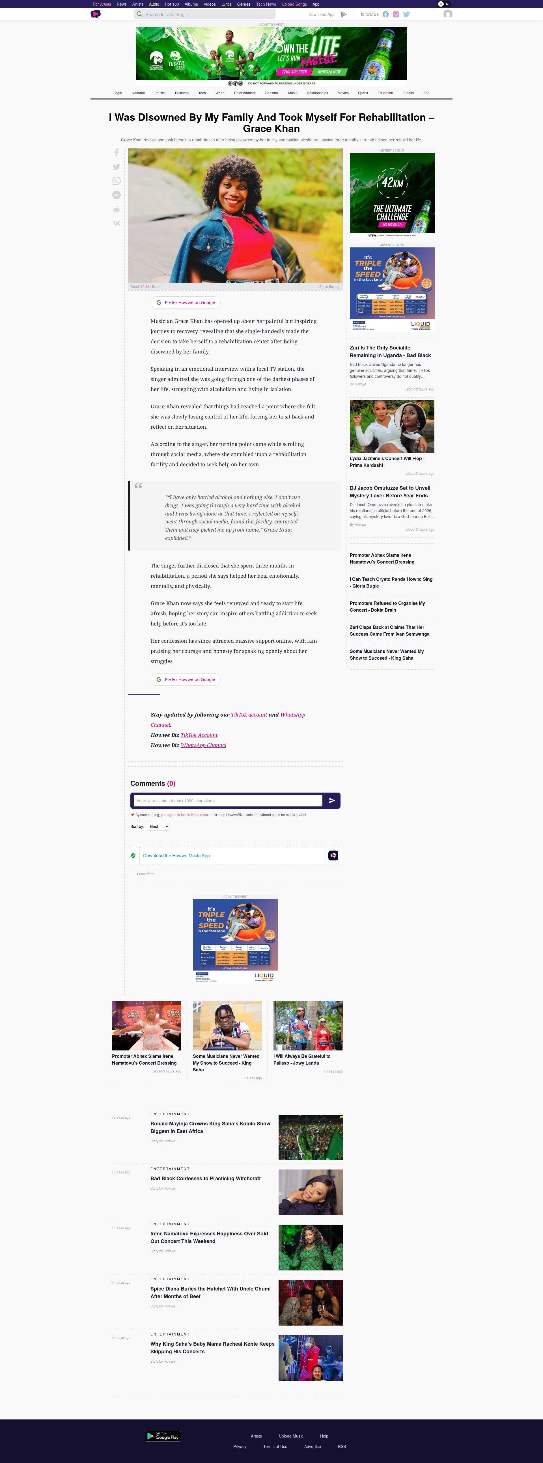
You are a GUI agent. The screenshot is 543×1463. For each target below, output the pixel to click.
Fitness (408, 92)
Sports (363, 92)
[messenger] (116, 195)
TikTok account (249, 714)
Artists (256, 1436)
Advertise (312, 1446)
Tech (202, 92)
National (138, 92)
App (426, 92)
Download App (322, 14)
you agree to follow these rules (184, 814)
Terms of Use (275, 1446)
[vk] (116, 223)
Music (292, 92)
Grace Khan (146, 873)
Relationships (317, 92)
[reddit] (116, 209)
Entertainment (245, 92)
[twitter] (116, 167)
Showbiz (272, 92)
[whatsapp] (116, 181)
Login (117, 92)
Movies (343, 92)
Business (182, 92)
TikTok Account (199, 735)
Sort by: (137, 826)
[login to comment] (235, 801)
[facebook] (117, 152)
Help (324, 1436)
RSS (342, 1446)
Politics (159, 92)
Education (385, 92)
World (220, 92)
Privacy (239, 1446)
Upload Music (291, 1436)
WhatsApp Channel (203, 745)
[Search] (139, 14)
